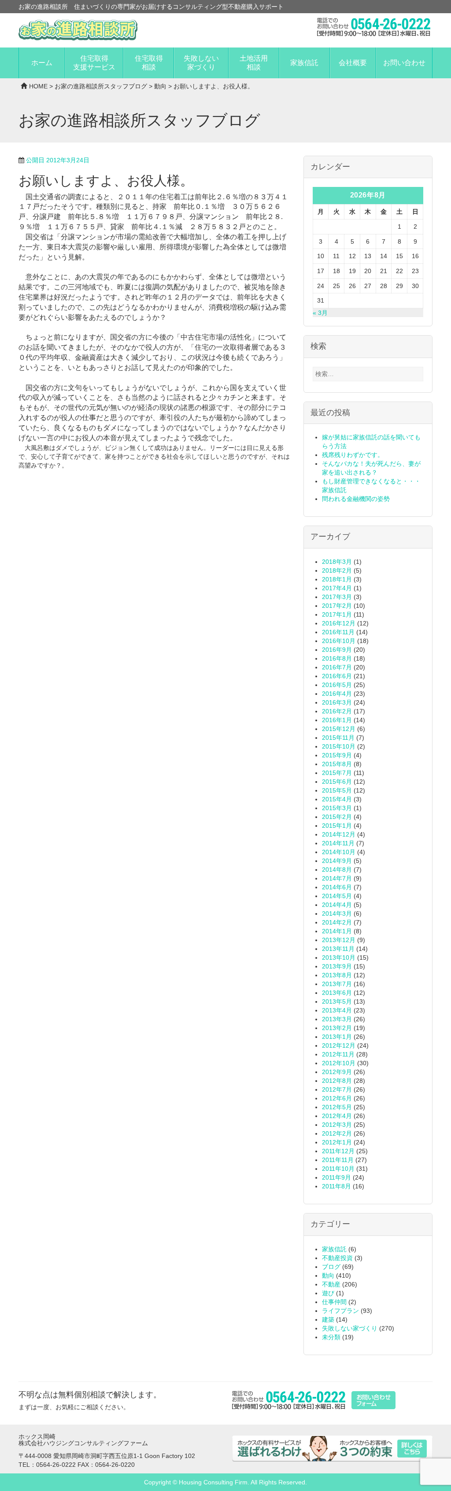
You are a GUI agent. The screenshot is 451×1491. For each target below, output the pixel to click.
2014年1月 (337, 931)
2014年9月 (337, 860)
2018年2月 (337, 570)
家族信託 (304, 62)
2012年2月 (337, 1133)
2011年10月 (338, 1168)
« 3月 (320, 312)
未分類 (331, 1337)
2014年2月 (337, 922)
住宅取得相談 (149, 63)
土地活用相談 (254, 63)
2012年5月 (337, 1107)
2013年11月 (338, 948)
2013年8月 (337, 975)
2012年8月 (337, 1080)
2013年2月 (337, 1027)
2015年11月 (338, 737)
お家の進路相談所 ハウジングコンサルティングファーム (77, 30)
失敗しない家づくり (201, 63)
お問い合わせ (404, 62)
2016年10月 (338, 640)
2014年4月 (337, 904)
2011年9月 (336, 1177)
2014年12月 (338, 834)
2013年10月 (338, 957)
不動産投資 (337, 1257)
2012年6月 (337, 1098)
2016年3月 (337, 702)
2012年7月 (337, 1089)
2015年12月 (338, 728)
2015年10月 (338, 746)
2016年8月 (337, 658)
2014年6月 (337, 887)
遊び (328, 1293)
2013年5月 (337, 1001)
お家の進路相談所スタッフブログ (101, 86)
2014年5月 (337, 895)
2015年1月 (337, 825)
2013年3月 (337, 1019)
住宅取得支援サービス (94, 63)
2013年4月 (337, 1010)
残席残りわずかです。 (353, 454)
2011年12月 (338, 1151)
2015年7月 (337, 772)
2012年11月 (338, 1054)
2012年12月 (338, 1045)
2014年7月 (337, 878)
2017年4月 (337, 588)
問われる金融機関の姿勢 (356, 498)
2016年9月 (337, 649)
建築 (328, 1319)
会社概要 (353, 62)
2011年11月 (338, 1159)
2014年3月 (337, 913)
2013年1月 (337, 1036)
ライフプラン (340, 1310)
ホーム (41, 62)
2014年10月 (338, 851)
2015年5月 (337, 790)
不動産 (331, 1284)
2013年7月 (337, 983)
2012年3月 (337, 1124)
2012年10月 (338, 1063)
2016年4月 (337, 693)
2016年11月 (338, 632)
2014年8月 (337, 869)
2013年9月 (337, 966)
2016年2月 (337, 711)
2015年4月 (337, 799)
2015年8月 (337, 763)
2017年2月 (337, 605)
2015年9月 (337, 755)
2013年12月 (338, 939)
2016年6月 (337, 676)
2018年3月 (337, 561)
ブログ (331, 1266)
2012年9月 (337, 1071)
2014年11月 (338, 843)
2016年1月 (337, 720)
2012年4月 (337, 1115)
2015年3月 (337, 807)
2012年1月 (337, 1142)
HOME (38, 86)
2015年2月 (337, 816)
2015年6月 (337, 781)
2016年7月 (337, 667)
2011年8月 (336, 1186)
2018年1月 (337, 579)
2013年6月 (337, 992)
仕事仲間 (334, 1301)
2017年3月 (337, 596)
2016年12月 (338, 623)
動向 (160, 86)
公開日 (57, 160)
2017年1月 (337, 614)
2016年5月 (337, 684)
